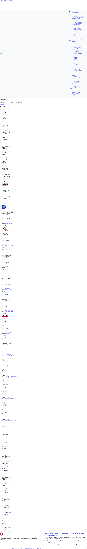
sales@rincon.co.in (8, 222)
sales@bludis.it (7, 288)
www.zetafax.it (8, 289)
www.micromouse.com (9, 421)
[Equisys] (2, 54)
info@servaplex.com (8, 244)
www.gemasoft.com (9, 201)
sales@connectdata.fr (8, 155)
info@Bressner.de (7, 133)
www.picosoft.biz (8, 466)
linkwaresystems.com (9, 399)
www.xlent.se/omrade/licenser (11, 443)
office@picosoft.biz (8, 464)
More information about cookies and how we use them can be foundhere (56, 548)
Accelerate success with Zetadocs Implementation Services (62, 542)
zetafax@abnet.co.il (8, 266)
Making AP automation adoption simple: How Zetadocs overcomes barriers (64, 534)
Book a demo (3, 104)
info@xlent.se (7, 442)
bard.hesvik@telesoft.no (9, 332)
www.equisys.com (8, 510)
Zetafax (1, 538)
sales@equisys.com (8, 509)
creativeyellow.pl (7, 354)
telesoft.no (7, 333)
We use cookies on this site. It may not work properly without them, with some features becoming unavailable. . (35, 548)
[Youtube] (2, 5)
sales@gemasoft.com (8, 200)
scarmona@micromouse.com (10, 420)
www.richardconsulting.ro (10, 377)
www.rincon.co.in (8, 223)
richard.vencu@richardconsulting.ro (11, 376)
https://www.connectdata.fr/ (10, 157)
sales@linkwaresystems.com (9, 398)
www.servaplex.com (9, 245)
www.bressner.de (8, 135)
